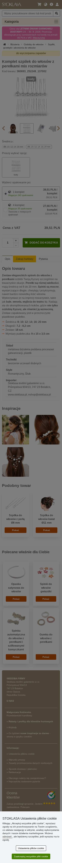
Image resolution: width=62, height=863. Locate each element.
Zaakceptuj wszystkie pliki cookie (31, 856)
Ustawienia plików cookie (31, 848)
